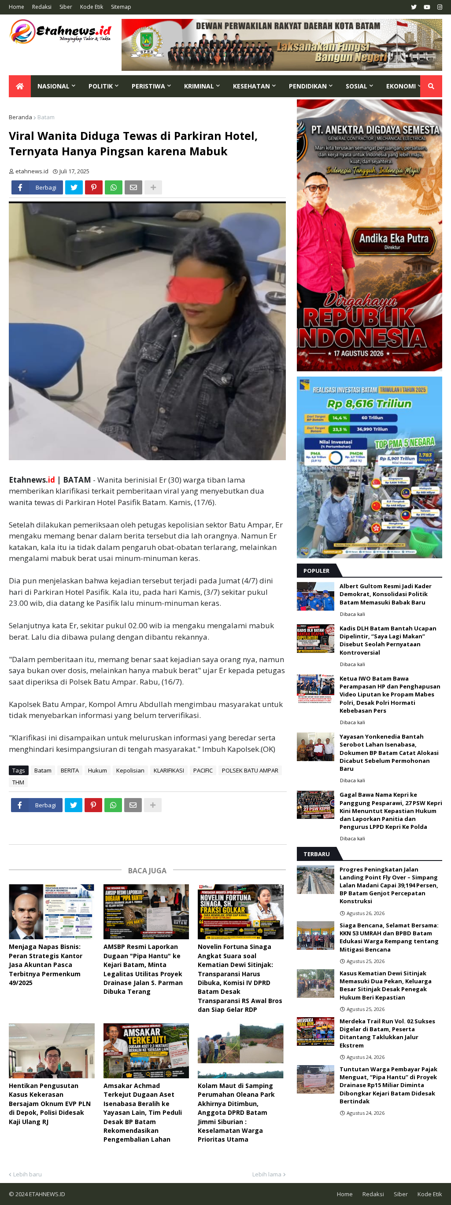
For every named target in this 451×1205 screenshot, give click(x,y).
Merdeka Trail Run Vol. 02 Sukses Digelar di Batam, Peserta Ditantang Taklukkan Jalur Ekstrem (387, 1033)
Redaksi (42, 7)
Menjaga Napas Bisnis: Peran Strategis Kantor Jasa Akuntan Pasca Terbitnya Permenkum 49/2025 (45, 964)
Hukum (97, 770)
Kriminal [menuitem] (199, 86)
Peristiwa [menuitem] (148, 86)
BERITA (70, 770)
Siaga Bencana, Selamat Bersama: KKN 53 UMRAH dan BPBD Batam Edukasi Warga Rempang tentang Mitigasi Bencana (389, 937)
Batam (46, 117)
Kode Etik (91, 7)
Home (16, 7)
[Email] (133, 187)
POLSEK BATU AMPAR (250, 770)
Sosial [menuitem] (356, 86)
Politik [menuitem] (101, 86)
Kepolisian (130, 770)
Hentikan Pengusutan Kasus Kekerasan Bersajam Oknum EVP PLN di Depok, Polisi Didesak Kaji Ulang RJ (50, 1103)
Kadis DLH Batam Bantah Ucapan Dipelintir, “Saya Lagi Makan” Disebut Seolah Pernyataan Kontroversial (388, 640)
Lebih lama (266, 1174)
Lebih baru (27, 1174)
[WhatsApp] (113, 187)
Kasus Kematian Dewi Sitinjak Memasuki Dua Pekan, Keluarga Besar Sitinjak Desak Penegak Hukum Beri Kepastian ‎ (386, 985)
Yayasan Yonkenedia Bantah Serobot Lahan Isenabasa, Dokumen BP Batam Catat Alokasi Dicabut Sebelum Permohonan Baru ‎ (389, 753)
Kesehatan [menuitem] (251, 86)
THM (18, 782)
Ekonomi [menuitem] (401, 86)
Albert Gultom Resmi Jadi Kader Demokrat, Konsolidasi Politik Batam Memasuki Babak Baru (386, 594)
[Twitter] (74, 187)
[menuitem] (20, 86)
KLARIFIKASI (169, 770)
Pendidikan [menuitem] (308, 86)
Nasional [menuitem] (53, 86)
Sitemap (121, 7)
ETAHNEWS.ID (46, 1194)
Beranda (20, 117)
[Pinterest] (94, 187)
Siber (65, 7)
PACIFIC (203, 770)
